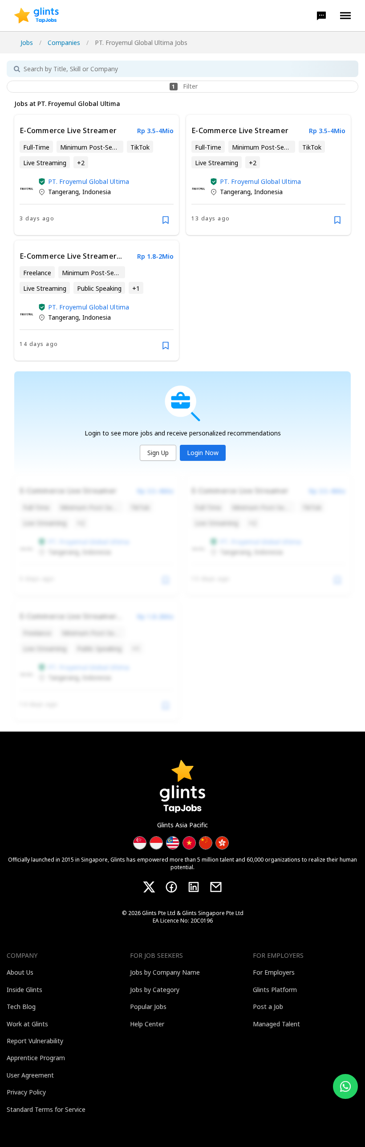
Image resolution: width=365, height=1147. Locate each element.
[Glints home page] (36, 16)
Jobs (26, 42)
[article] (96, 175)
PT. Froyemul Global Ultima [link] (89, 181)
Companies (64, 42)
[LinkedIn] (194, 887)
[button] (321, 15)
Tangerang (63, 191)
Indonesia (96, 191)
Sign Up (158, 452)
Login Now (203, 452)
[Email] (216, 887)
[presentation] (36, 16)
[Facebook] (171, 887)
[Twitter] (149, 887)
